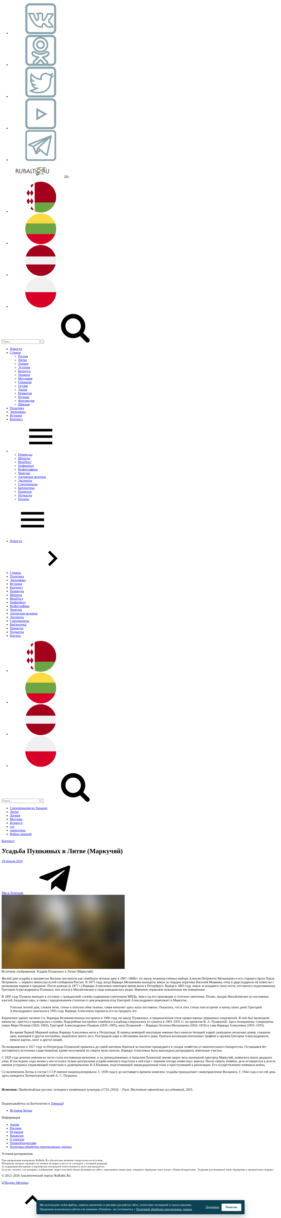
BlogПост (24, 462)
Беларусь (24, 371)
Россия (23, 356)
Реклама (15, 1128)
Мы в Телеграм (13, 893)
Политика (17, 408)
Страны (15, 352)
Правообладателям (23, 1143)
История (16, 415)
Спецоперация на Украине (28, 808)
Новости (16, 349)
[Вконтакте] (41, 33)
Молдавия (25, 378)
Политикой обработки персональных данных (164, 1209)
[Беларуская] (41, 211)
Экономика (18, 412)
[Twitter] (41, 96)
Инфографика (28, 469)
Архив (14, 1124)
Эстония (24, 367)
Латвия (23, 363)
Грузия (23, 386)
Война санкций (21, 834)
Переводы (25, 454)
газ (12, 826)
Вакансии (17, 1135)
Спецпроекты (27, 484)
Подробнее (212, 1207)
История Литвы (21, 1110)
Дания (22, 389)
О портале (17, 1139)
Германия (24, 382)
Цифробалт (26, 465)
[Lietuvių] (41, 243)
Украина (24, 375)
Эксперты (25, 480)
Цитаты (23, 499)
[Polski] (41, 306)
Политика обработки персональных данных (41, 1146)
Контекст (16, 419)
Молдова (16, 819)
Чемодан (24, 473)
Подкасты (25, 495)
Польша (23, 397)
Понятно (231, 1207)
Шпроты (24, 458)
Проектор (25, 491)
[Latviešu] (41, 275)
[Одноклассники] (41, 64)
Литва (22, 360)
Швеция (24, 404)
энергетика (18, 830)
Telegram (57, 1103)
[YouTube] (41, 128)
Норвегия (25, 393)
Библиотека (26, 488)
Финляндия (26, 400)
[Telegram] (41, 160)
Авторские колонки (32, 477)
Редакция (16, 1132)
